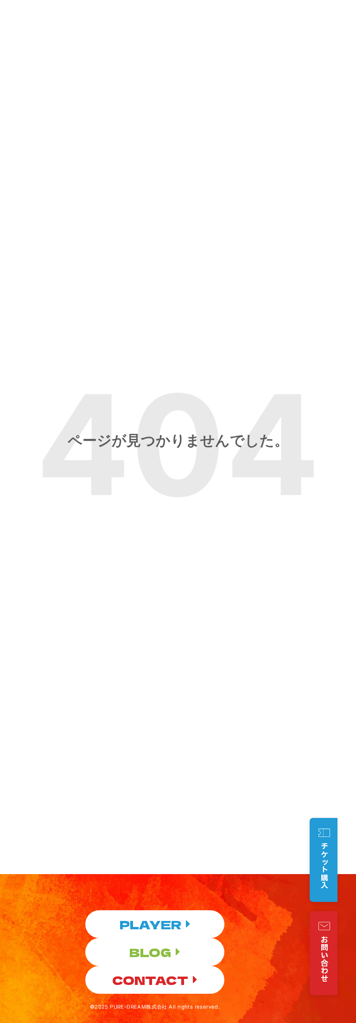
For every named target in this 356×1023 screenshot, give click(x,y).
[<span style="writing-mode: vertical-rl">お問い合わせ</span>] (324, 926)
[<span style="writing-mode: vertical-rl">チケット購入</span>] (324, 833)
